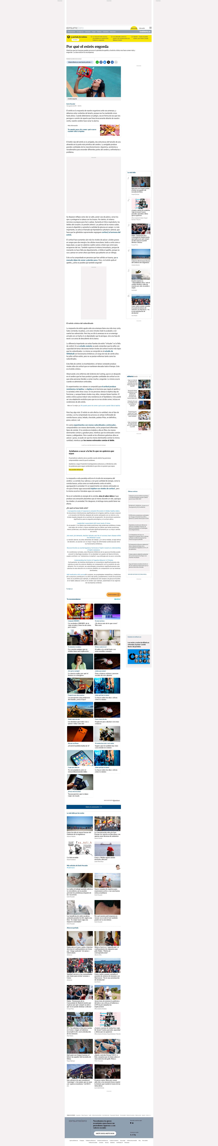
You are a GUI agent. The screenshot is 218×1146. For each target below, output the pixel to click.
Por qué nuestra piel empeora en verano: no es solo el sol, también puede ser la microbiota (106, 918)
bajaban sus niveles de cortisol (103, 488)
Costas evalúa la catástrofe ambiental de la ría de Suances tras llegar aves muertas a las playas (138, 555)
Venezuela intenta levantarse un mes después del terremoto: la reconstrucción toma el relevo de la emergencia (132, 394)
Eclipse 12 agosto (84, 1115)
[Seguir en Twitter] (131, 1135)
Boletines (112, 1142)
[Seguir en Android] (130, 1123)
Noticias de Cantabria (130, 1115)
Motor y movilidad (149, 1115)
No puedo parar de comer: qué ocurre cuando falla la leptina (100, 405)
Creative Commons (114, 1140)
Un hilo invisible (72, 857)
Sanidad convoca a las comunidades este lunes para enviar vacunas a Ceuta (79, 976)
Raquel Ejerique (111, 1034)
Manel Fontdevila (71, 859)
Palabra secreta (138, 1115)
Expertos (143, 1115)
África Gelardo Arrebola (100, 1008)
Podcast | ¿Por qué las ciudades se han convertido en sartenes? (132, 403)
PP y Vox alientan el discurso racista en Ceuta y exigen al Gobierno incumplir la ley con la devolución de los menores (79, 1031)
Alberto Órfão (98, 955)
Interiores (105, 31)
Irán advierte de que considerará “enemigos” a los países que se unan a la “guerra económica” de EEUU (79, 1082)
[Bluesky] (104, 62)
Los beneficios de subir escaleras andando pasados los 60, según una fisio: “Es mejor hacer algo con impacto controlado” (79, 919)
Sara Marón (97, 982)
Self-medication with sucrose (76, 574)
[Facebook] (101, 62)
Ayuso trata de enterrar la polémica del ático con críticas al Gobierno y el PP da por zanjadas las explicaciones (107, 1004)
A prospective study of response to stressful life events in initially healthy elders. (94, 511)
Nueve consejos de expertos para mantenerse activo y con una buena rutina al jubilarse (107, 891)
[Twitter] (108, 62)
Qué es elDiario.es (74, 1140)
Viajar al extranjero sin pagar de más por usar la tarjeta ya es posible (132, 424)
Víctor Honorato (99, 1061)
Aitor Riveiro (70, 1035)
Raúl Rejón (134, 290)
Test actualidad (123, 1115)
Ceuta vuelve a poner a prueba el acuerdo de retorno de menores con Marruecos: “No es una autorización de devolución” (107, 977)
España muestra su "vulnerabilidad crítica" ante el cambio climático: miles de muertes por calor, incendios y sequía (141, 284)
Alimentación (71, 31)
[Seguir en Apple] (132, 1123)
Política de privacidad (132, 1140)
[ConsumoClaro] (78, 1121)
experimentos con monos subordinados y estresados (95, 425)
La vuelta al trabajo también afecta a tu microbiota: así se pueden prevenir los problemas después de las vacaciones (80, 892)
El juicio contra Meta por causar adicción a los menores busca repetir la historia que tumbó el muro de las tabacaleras (107, 1083)
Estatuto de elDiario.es (134, 637)
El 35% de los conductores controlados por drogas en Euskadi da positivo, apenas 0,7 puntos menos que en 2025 (139, 517)
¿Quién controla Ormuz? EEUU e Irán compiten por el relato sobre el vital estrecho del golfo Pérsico (107, 1057)
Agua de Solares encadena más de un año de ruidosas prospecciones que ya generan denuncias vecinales (138, 565)
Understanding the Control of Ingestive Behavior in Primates (93, 560)
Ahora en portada (72, 928)
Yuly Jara (118, 1034)
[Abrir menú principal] (150, 28)
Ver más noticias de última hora (137, 574)
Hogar (93, 31)
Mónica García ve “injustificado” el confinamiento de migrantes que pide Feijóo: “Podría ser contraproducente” (107, 950)
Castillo (90, 1115)
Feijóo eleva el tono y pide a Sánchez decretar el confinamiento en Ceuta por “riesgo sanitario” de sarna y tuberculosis (80, 950)
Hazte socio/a (134, 28)
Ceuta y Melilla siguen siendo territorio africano (105, 858)
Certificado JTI (119, 1142)
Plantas (99, 31)
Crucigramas (78, 1115)
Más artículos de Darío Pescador (77, 865)
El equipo (82, 1140)
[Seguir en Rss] (135, 1135)
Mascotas (113, 31)
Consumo (87, 31)
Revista (106, 1142)
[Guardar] (116, 62)
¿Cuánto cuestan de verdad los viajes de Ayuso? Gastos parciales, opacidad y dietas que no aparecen (107, 1030)
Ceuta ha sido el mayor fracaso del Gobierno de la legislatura (79, 833)
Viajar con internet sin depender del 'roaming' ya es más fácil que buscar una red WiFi (132, 383)
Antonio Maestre (71, 836)
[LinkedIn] (112, 62)
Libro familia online (105, 1115)
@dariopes (71, 867)
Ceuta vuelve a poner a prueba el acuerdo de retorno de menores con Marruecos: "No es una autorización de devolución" (141, 309)
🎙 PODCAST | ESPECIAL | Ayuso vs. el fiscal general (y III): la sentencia (138, 506)
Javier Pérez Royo (99, 861)
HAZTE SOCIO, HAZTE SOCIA (105, 1133)
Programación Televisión (114, 1115)
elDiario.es (69, 955)
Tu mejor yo (80, 31)
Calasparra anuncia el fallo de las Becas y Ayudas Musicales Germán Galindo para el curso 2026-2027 (138, 497)
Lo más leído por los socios (75, 813)
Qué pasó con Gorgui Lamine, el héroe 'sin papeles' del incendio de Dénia (79, 1057)
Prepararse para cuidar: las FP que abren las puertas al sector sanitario (132, 414)
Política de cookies (93, 1142)
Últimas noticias (132, 491)
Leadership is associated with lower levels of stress (93, 523)
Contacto (101, 1142)
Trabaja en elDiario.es (91, 1140)
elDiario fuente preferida (96, 1115)
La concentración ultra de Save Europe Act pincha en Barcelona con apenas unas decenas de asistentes (107, 834)
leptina (90, 389)
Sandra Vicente (98, 838)
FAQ (140, 1140)
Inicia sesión (142, 28)
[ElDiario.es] (145, 31)
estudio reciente (85, 346)
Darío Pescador (70, 104)
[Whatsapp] (97, 62)
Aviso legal (122, 1140)
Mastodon (126, 1142)
